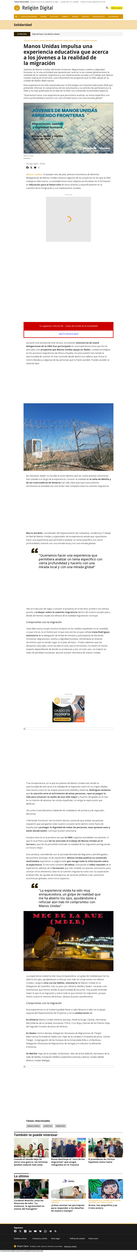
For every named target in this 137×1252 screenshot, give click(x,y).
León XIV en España (29, 17)
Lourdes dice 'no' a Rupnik (69, 2)
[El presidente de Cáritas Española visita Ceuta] (105, 1147)
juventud (48, 1126)
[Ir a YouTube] (35, 1231)
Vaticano (54, 17)
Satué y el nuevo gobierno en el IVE (93, 2)
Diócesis (85, 17)
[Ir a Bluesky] (40, 1231)
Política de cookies (77, 1238)
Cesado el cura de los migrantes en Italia (44, 2)
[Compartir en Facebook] (27, 167)
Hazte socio (93, 1238)
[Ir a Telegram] (51, 1231)
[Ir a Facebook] (15, 1231)
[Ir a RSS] (56, 1231)
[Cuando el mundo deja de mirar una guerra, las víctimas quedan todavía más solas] (31, 1147)
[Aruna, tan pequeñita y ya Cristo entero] (105, 1189)
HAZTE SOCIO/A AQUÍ (68, 334)
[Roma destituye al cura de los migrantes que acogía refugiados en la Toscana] (68, 1147)
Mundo (75, 17)
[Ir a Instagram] (25, 1231)
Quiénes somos (20, 1238)
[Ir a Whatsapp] (46, 1231)
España (43, 17)
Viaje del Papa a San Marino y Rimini (46, 34)
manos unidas (33, 1126)
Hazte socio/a (116, 8)
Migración (60, 1126)
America (65, 17)
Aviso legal (55, 1238)
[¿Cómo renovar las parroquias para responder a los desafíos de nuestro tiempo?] (68, 1189)
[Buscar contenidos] (107, 7)
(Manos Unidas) (34, 174)
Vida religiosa (99, 17)
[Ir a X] (20, 1231)
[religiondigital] (21, 1246)
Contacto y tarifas (40, 1238)
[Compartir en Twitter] (31, 167)
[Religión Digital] (33, 8)
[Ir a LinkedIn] (30, 1231)
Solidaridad (113, 17)
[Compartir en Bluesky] (35, 167)
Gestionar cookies (70, 1246)
